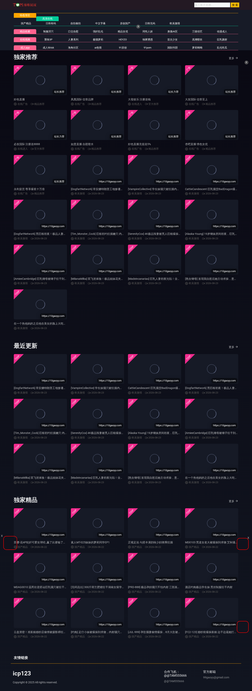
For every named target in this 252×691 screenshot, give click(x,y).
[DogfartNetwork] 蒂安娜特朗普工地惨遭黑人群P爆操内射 (106, 189)
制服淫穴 (48, 31)
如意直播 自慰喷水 (82, 144)
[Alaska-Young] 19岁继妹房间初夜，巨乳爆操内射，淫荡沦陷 (165, 433)
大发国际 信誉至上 (196, 99)
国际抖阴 (172, 47)
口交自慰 (73, 31)
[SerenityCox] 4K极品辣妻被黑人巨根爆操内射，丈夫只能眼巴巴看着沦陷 (172, 233)
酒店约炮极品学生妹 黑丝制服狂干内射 (209, 587)
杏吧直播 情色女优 (196, 144)
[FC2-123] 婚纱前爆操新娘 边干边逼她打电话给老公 (216, 632)
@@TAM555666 (174, 681)
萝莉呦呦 (197, 47)
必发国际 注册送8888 (27, 144)
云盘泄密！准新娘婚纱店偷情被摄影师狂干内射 (43, 632)
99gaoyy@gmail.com (216, 677)
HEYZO (123, 39)
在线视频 (25, 39)
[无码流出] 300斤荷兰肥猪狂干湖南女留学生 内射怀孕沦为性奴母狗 (112, 587)
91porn (147, 47)
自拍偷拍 (75, 23)
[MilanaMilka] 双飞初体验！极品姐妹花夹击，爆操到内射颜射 (108, 278)
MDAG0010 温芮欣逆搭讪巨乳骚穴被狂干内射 (42, 587)
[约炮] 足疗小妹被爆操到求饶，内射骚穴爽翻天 (99, 632)
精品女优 (123, 31)
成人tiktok (48, 47)
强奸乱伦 (98, 31)
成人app (25, 47)
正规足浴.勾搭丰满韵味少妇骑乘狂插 (150, 542)
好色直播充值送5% (139, 144)
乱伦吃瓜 (222, 47)
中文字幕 (100, 23)
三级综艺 (197, 31)
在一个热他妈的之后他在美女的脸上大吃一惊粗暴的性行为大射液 (54, 323)
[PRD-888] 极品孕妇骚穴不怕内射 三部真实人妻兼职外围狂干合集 (168, 587)
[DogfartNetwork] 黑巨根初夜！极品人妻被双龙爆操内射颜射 (51, 233)
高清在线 (47, 18)
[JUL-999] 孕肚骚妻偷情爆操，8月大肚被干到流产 (158, 632)
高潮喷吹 (197, 39)
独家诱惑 (148, 39)
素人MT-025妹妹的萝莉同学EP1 (90, 542)
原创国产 (125, 23)
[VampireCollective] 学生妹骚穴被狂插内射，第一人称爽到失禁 (166, 189)
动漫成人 (222, 31)
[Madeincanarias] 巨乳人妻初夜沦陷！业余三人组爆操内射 (163, 278)
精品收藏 (25, 31)
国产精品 (26, 23)
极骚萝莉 (98, 39)
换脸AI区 (173, 31)
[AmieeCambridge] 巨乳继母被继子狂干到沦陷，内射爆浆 (49, 278)
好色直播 (19, 99)
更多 (231, 58)
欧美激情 (175, 23)
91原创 (123, 47)
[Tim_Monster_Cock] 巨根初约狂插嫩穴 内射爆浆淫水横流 (106, 233)
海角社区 (73, 47)
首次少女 (172, 39)
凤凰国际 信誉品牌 (82, 99)
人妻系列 (73, 39)
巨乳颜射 (222, 39)
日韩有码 (51, 23)
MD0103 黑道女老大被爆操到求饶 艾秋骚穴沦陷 (214, 542)
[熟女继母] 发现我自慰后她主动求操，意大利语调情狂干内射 (165, 477)
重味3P (48, 39)
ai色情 (98, 47)
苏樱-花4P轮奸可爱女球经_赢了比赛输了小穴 (41, 542)
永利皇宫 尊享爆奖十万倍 (29, 189)
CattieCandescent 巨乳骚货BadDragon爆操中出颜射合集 (162, 388)
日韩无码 (150, 23)
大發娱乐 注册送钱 (139, 99)
